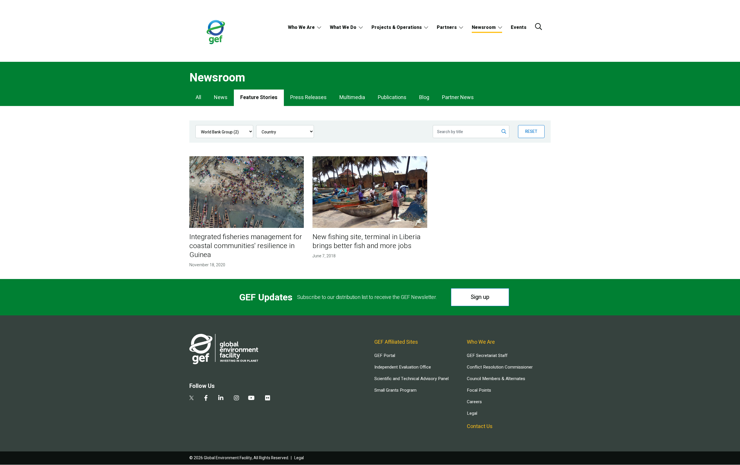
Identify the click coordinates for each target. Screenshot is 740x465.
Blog (424, 97)
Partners (447, 27)
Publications (392, 97)
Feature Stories (259, 97)
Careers (474, 402)
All (198, 97)
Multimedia (352, 97)
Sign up (480, 297)
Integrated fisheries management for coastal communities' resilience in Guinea (245, 246)
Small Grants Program (395, 390)
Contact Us (480, 426)
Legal (472, 413)
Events (518, 27)
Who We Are (301, 27)
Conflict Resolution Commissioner (500, 367)
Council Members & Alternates (496, 378)
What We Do (343, 27)
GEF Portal (384, 355)
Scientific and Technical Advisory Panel (411, 378)
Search (538, 26)
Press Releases (308, 97)
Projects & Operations (396, 27)
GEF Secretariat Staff (487, 355)
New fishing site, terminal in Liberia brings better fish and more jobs (366, 241)
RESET (531, 132)
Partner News (458, 97)
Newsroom (484, 27)
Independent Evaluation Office (402, 367)
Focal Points (479, 390)
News (220, 97)
